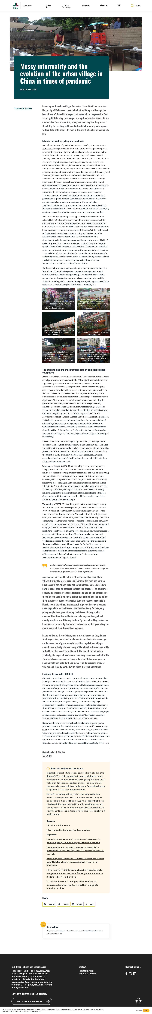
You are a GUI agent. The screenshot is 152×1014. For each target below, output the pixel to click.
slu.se (21, 984)
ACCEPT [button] (146, 1010)
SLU (119, 5)
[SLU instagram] (131, 972)
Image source (69, 308)
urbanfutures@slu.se (54, 933)
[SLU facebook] (127, 972)
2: (75, 850)
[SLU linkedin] (135, 972)
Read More (139, 1010)
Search (137, 5)
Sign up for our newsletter (29, 1001)
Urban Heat (48, 6)
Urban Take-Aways (67, 6)
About (102, 5)
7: (73, 884)
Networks (86, 5)
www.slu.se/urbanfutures (87, 973)
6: (75, 873)
